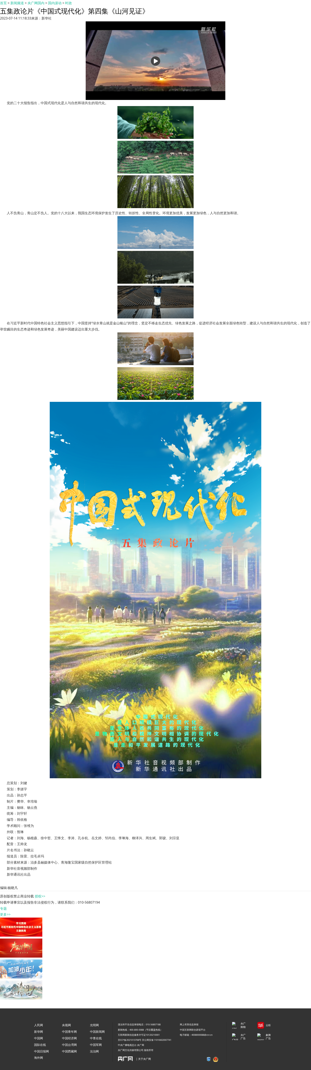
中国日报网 (41, 1051)
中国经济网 (69, 1038)
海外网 (38, 1058)
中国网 (38, 1038)
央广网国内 (36, 3)
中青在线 (96, 1038)
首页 (3, 3)
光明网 (94, 1025)
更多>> (5, 914)
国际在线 (40, 1045)
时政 (68, 3)
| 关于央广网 (143, 1059)
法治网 (94, 1051)
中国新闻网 (97, 1032)
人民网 (38, 1025)
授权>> (40, 896)
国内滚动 (55, 3)
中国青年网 (69, 1032)
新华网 (38, 1032)
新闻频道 (17, 3)
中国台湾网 (69, 1045)
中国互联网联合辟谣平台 (192, 1029)
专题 (3, 908)
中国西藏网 (69, 1051)
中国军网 (96, 1045)
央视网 (66, 1025)
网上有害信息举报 (189, 1024)
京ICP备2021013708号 (129, 1039)
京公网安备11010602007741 (156, 1039)
